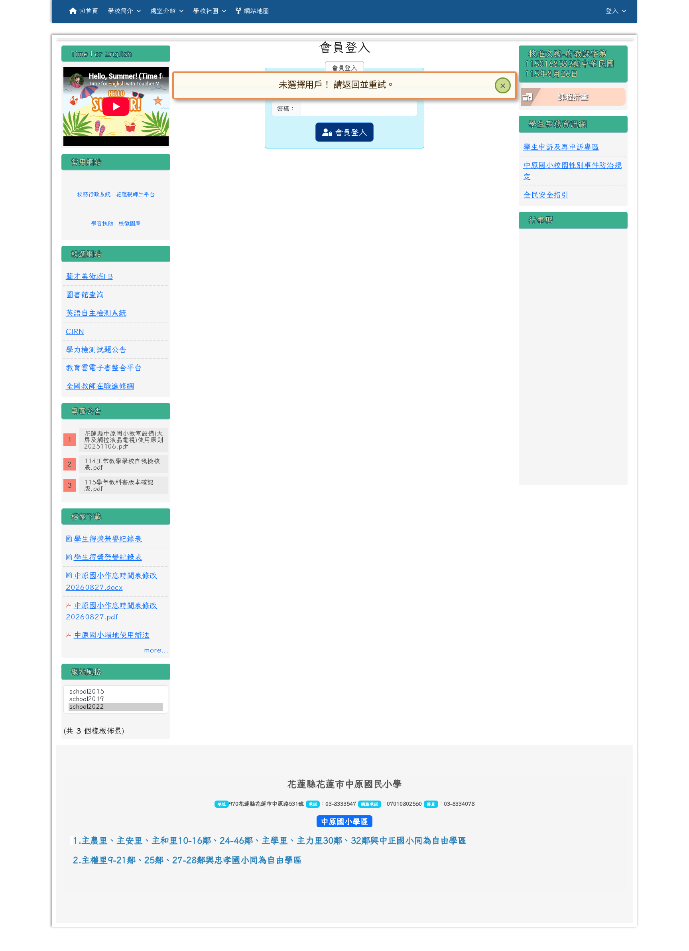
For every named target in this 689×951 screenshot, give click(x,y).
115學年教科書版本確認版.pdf (119, 485)
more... (156, 649)
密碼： (286, 108)
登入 (612, 11)
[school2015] (116, 692)
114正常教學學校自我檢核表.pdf (122, 464)
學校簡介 (120, 11)
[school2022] (116, 707)
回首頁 (88, 11)
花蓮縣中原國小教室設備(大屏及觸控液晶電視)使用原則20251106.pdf (123, 439)
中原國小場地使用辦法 (112, 635)
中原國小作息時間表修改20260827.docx (111, 581)
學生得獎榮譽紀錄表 (108, 538)
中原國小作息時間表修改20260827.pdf (111, 611)
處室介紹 (163, 11)
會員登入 (349, 132)
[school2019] (116, 699)
